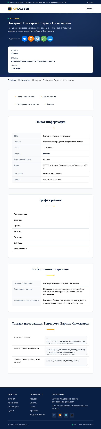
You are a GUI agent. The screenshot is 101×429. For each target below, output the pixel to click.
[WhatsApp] (44, 39)
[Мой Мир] (50, 39)
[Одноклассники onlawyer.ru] (60, 415)
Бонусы (33, 402)
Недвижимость (37, 414)
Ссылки (50, 104)
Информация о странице (28, 104)
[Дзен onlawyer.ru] (72, 415)
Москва (46, 154)
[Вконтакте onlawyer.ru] (54, 415)
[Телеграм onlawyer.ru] (66, 415)
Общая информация (26, 96)
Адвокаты (13, 402)
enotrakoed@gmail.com (63, 402)
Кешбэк (33, 399)
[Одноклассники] (31, 39)
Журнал (90, 2)
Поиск (33, 406)
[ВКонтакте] (24, 39)
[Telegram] (37, 39)
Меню (89, 9)
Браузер (34, 410)
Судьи (11, 410)
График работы (49, 96)
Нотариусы (24, 80)
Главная (12, 80)
